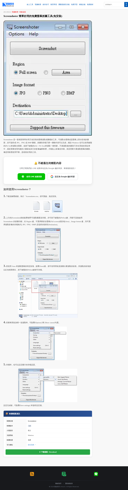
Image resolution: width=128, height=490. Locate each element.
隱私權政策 (69, 483)
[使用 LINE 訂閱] (96, 474)
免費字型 (74, 4)
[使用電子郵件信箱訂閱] (64, 474)
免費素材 (90, 4)
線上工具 (30, 4)
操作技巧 (46, 4)
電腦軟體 (38, 4)
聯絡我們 (58, 483)
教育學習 (53, 4)
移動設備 (82, 4)
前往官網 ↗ (32, 445)
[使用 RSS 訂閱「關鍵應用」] (32, 474)
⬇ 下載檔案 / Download (47, 452)
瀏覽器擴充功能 (64, 4)
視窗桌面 (22, 12)
